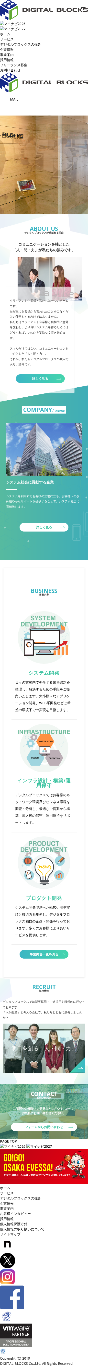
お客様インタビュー (15, 1213)
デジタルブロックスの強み (20, 44)
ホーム (5, 1187)
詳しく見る (40, 378)
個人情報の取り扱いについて (22, 1229)
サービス (7, 39)
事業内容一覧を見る (44, 954)
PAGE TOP (8, 1141)
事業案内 (7, 54)
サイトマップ (10, 1234)
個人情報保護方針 (13, 1224)
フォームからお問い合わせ (44, 1127)
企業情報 (7, 49)
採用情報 (7, 59)
